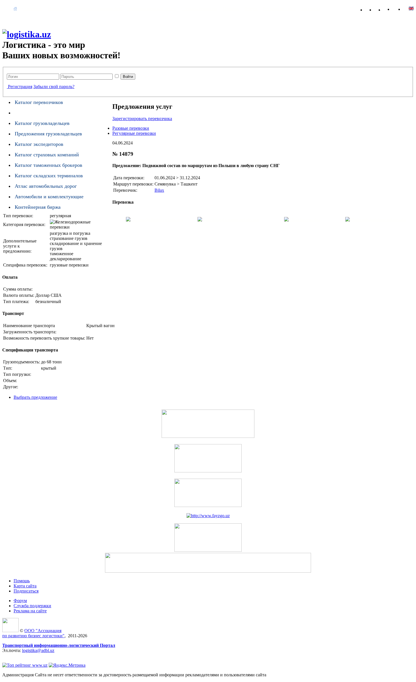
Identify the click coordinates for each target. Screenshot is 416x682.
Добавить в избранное (372, 8)
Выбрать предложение (35, 397)
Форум (251, 8)
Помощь (231, 8)
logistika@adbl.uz (38, 650)
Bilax (159, 190)
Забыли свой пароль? (53, 86)
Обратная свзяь (381, 8)
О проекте (32, 8)
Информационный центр (151, 8)
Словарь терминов (199, 8)
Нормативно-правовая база (96, 8)
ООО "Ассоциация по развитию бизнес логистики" (33, 633)
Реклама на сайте (279, 8)
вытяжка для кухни (21, 655)
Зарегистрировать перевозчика (142, 118)
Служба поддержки (32, 605)
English (400, 8)
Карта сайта (390, 8)
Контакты (310, 8)
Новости (56, 8)
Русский (411, 8)
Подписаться (26, 591)
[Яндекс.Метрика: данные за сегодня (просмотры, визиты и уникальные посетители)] (67, 665)
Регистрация (20, 86)
